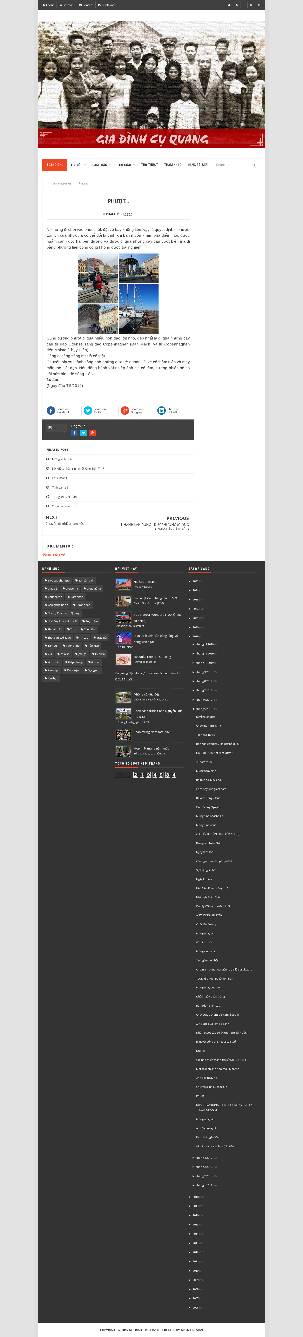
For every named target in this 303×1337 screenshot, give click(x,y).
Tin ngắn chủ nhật (207, 960)
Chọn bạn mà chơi (64, 506)
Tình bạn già (60, 487)
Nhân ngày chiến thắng (210, 996)
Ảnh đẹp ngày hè (206, 1078)
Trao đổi (102, 637)
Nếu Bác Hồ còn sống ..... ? (212, 888)
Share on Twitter (100, 410)
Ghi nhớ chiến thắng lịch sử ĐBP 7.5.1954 (221, 1060)
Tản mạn (93, 645)
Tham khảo (55, 629)
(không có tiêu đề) (146, 694)
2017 (195, 1206)
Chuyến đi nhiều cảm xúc (65, 523)
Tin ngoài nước (205, 735)
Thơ (72, 629)
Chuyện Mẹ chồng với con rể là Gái (217, 1014)
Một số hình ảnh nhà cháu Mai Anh (217, 1069)
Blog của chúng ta (59, 580)
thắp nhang (75, 662)
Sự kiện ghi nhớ (205, 870)
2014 (195, 1234)
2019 (195, 636)
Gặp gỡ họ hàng (58, 605)
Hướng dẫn (83, 605)
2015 (195, 1224)
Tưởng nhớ (73, 645)
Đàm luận (73, 670)
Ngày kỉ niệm (204, 879)
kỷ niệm (100, 654)
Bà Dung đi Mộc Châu (209, 780)
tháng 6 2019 (204, 699)
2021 (195, 618)
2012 (195, 1252)
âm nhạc (53, 670)
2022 (195, 609)
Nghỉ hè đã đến (205, 717)
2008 (195, 1289)
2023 (195, 599)
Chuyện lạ (72, 588)
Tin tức (84, 637)
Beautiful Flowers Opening (152, 656)
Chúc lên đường (206, 924)
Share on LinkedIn (173, 410)
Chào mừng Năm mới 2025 (152, 732)
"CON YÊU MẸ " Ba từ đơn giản (214, 978)
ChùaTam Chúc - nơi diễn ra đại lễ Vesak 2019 (224, 969)
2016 (195, 1215)
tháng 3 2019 (204, 1167)
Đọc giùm (93, 670)
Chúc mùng (94, 588)
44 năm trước (204, 942)
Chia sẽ (52, 588)
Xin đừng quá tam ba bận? (212, 1024)
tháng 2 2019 (204, 1176)
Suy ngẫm (92, 621)
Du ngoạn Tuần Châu (209, 843)
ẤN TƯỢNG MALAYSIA (209, 915)
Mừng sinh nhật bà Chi (210, 816)
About (49, 5)
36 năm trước (204, 762)
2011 (195, 1261)
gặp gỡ (82, 654)
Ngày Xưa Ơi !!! (205, 852)
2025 (195, 581)
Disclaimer (108, 5)
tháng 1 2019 (204, 1185)
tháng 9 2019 (204, 672)
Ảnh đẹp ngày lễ (206, 1128)
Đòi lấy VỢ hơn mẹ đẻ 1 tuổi (213, 906)
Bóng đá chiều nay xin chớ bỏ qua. (217, 744)
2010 (195, 1270)
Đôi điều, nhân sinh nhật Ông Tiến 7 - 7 (78, 468)
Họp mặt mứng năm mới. (151, 748)
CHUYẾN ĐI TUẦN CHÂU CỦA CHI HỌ (218, 834)
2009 (195, 1280)
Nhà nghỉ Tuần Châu (208, 897)
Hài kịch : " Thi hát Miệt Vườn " (214, 753)
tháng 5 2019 (204, 709)
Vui (50, 654)
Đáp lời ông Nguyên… (209, 807)
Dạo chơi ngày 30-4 (208, 1137)
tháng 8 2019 (204, 681)
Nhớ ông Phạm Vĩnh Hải (62, 621)
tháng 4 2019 (204, 1158)
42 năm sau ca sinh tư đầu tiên (215, 1146)
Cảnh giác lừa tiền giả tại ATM (214, 861)
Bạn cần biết (86, 580)
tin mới (95, 662)
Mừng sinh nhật (62, 459)
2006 (195, 1307)
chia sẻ (65, 654)
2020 (195, 627)
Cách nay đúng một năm (211, 789)
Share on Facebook (63, 410)
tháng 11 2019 (205, 653)
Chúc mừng (59, 478)
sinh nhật (53, 662)
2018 (195, 1197)
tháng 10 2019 (205, 663)
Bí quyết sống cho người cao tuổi (216, 1041)
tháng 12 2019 (205, 644)
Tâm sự (52, 645)
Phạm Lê (78, 426)
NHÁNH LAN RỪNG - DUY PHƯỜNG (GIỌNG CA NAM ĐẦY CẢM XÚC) (155, 526)
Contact (87, 5)
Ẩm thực (53, 678)
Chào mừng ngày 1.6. (209, 725)
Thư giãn (89, 629)
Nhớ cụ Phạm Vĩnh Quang (63, 613)
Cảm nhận (77, 597)
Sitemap (68, 5)
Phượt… (201, 1096)
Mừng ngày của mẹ (208, 987)
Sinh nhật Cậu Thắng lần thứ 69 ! (156, 598)
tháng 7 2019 (204, 690)
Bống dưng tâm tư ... (208, 1005)
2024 (195, 590)
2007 (195, 1298)
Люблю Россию (145, 581)
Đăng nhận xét (53, 554)
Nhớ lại (200, 1051)
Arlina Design (192, 1330)
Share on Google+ (137, 410)
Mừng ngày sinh (206, 771)
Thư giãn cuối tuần (64, 497)
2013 (195, 1243)
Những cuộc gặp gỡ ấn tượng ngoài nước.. (222, 1032)
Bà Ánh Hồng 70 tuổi (208, 798)
